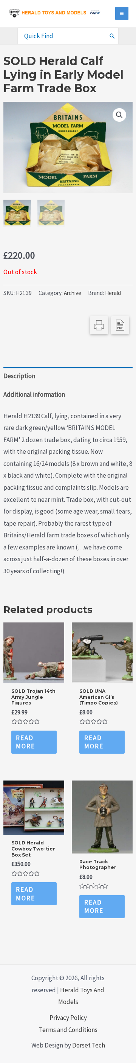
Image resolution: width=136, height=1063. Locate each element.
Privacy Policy (68, 1017)
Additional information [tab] (34, 394)
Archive (72, 292)
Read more (25, 742)
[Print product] (99, 325)
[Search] (112, 35)
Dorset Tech (88, 1045)
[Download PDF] (120, 325)
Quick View (34, 676)
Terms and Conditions (68, 1030)
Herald (113, 292)
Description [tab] (19, 376)
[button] (119, 115)
